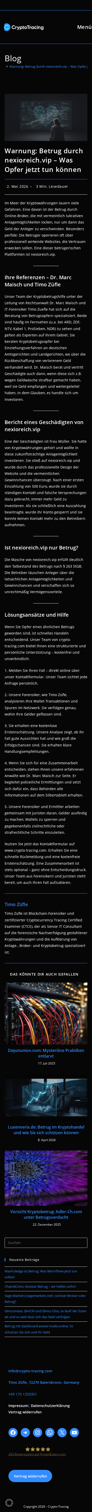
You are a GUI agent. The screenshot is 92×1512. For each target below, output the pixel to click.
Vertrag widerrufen (25, 1412)
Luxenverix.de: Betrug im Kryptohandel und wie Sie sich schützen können (46, 1129)
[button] (9, 1503)
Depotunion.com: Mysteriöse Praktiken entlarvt (46, 1053)
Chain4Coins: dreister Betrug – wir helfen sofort (40, 1286)
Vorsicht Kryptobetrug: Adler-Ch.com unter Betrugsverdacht (46, 1214)
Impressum (18, 1405)
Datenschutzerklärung (50, 1405)
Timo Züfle (16, 904)
